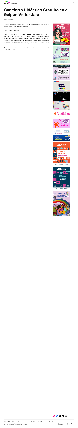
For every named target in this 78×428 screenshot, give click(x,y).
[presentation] (51, 2)
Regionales (55, 2)
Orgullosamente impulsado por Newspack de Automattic (61, 423)
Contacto (69, 2)
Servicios (62, 2)
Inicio (49, 2)
